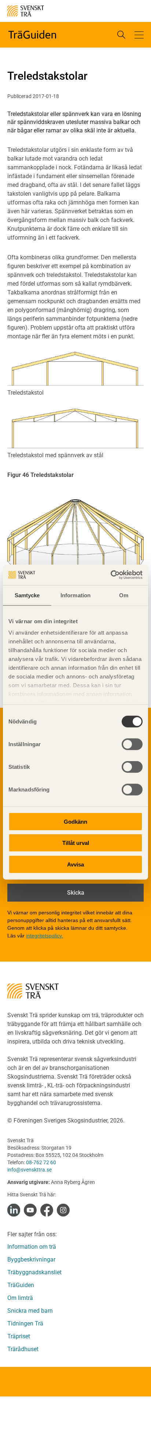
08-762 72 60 (41, 1162)
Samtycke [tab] (27, 595)
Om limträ (20, 1297)
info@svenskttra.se (29, 1170)
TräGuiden (20, 1285)
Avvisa (75, 864)
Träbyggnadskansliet (34, 1272)
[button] (139, 35)
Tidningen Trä (25, 1323)
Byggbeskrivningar (31, 1259)
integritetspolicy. (44, 936)
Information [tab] (75, 595)
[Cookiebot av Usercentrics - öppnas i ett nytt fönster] (110, 575)
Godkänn (75, 821)
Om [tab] (123, 595)
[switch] (132, 744)
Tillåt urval (75, 843)
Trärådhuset (22, 1349)
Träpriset (18, 1336)
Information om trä (31, 1246)
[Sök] (121, 35)
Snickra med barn (30, 1310)
